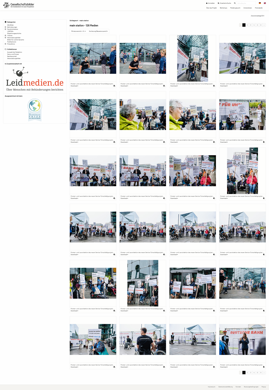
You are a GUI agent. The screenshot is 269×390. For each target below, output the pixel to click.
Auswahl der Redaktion (14, 52)
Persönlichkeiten (12, 29)
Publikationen (11, 42)
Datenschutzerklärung (226, 387)
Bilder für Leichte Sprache (15, 40)
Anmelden (211, 3)
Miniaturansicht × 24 (78, 31)
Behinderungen (12, 27)
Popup (264, 387)
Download (74, 86)
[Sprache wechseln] (259, 3)
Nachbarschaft (12, 56)
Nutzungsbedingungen (252, 387)
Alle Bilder (10, 25)
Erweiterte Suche (226, 3)
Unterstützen (248, 8)
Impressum (212, 387)
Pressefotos (11, 44)
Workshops (224, 8)
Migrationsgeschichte (14, 33)
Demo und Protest (13, 54)
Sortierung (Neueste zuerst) (98, 31)
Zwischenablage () (257, 16)
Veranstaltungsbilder (13, 37)
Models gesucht (236, 8)
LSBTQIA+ (10, 31)
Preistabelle (259, 8)
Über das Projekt (212, 8)
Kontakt (239, 387)
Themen (10, 35)
